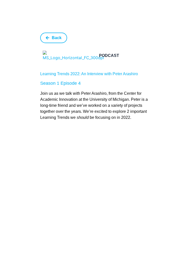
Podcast (109, 55)
